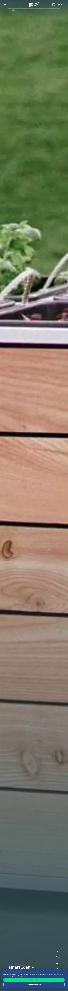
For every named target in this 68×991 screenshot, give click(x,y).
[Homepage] (34, 4)
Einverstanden (34, 980)
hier (22, 976)
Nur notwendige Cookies (34, 984)
